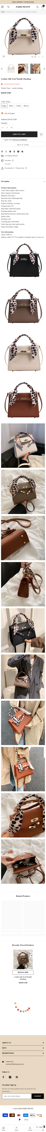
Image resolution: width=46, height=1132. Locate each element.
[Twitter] (6, 151)
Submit (38, 1096)
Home (3, 12)
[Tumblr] (14, 151)
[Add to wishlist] (41, 134)
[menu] (2, 7)
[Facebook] (2, 151)
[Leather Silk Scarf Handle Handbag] (23, 959)
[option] (23, 37)
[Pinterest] (10, 151)
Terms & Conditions (19, 140)
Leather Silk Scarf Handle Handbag (23, 978)
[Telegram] (18, 151)
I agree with (8, 140)
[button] (39, 57)
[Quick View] (31, 955)
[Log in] (37, 7)
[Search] (8, 7)
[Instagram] (10, 1077)
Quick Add (23, 972)
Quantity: (4, 123)
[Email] (22, 151)
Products (9, 12)
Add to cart (19, 134)
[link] (11, 931)
